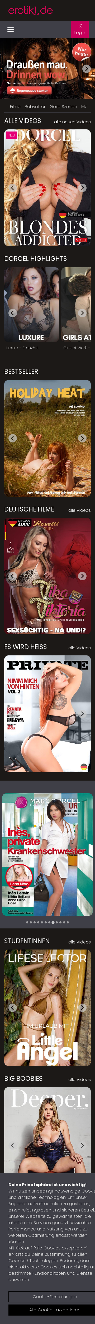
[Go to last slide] (12, 188)
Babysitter (35, 107)
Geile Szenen (63, 107)
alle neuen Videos (72, 122)
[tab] (27, 922)
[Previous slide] (8, 69)
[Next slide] (86, 69)
